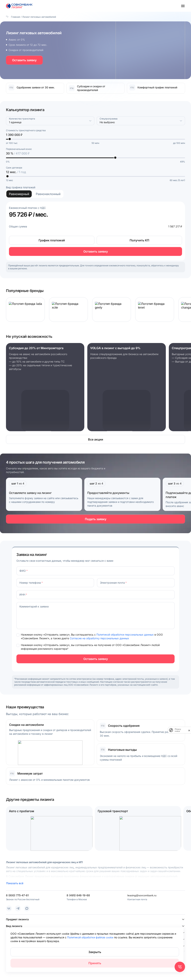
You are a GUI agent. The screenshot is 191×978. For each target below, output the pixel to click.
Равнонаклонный (48, 194)
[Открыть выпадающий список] (90, 120)
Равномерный (19, 194)
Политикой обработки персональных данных (125, 634)
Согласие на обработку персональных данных (99, 638)
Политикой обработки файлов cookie (90, 937)
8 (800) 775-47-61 (17, 895)
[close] (189, 730)
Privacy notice (178, 730)
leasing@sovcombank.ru (141, 895)
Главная (15, 16)
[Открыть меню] (183, 6)
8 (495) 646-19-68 (78, 895)
